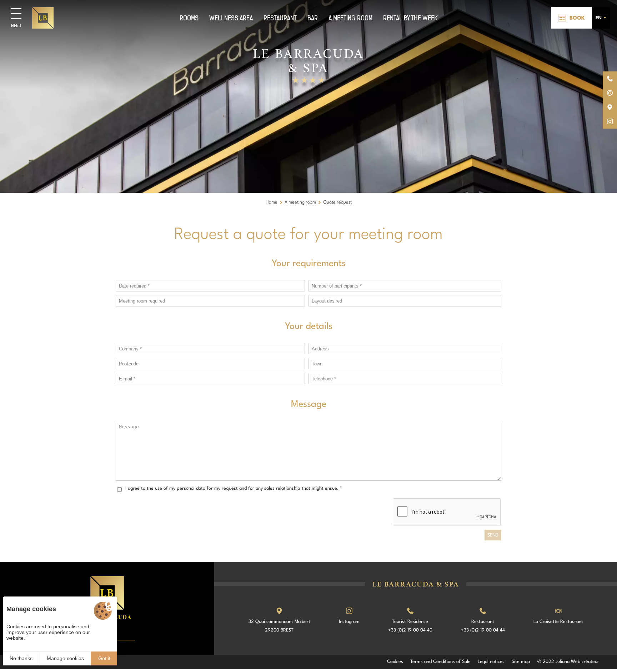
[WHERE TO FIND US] (610, 107)
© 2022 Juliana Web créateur (568, 661)
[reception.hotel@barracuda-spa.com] (610, 93)
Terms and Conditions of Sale (440, 661)
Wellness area (231, 18)
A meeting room (350, 18)
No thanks (21, 658)
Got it (104, 658)
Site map (521, 661)
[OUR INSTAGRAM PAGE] (610, 121)
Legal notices (491, 661)
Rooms (189, 18)
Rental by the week (410, 18)
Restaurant (280, 18)
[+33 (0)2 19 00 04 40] (610, 78)
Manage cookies (65, 658)
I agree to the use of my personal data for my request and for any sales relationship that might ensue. (233, 488)
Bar (312, 18)
